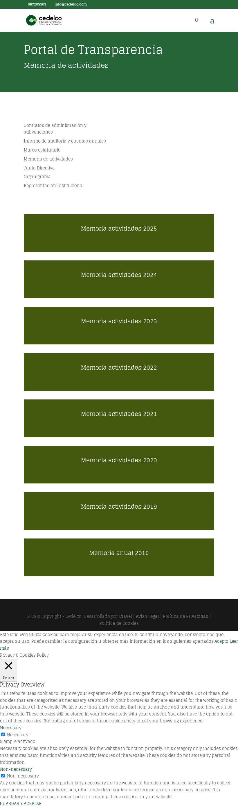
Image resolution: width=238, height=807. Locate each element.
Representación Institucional (54, 185)
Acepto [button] (221, 641)
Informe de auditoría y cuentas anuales (65, 141)
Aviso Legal (147, 616)
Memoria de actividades (48, 159)
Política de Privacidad (185, 616)
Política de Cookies (119, 623)
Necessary (17, 734)
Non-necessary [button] (16, 769)
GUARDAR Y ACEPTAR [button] (21, 803)
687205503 (36, 4)
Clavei (125, 616)
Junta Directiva (39, 167)
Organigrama (37, 176)
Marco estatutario (42, 150)
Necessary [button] (10, 727)
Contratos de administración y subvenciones (55, 129)
